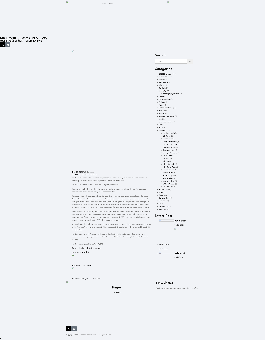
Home (104, 4)
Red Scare (164, 244)
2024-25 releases (78, 175)
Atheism (161, 85)
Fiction (161, 105)
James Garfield (168, 155)
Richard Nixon (168, 172)
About (111, 4)
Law (160, 119)
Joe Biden (166, 158)
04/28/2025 (179, 225)
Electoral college (165, 99)
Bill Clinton (166, 136)
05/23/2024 (78, 172)
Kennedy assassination (167, 116)
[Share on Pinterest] (88, 252)
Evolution (162, 102)
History (87, 175)
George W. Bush (169, 150)
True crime (162, 201)
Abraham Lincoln (169, 133)
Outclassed (179, 252)
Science (161, 192)
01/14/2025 (178, 257)
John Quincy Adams (170, 167)
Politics (161, 127)
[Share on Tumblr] (86, 252)
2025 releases (164, 77)
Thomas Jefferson (169, 178)
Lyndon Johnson (168, 170)
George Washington (170, 153)
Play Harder (180, 220)
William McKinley (169, 184)
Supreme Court (164, 198)
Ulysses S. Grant (169, 181)
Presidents (93, 175)
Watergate (162, 209)
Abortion (162, 79)
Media (161, 124)
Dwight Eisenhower (169, 141)
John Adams (167, 161)
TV (160, 203)
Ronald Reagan (168, 175)
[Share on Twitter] (83, 252)
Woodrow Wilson (169, 187)
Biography (162, 91)
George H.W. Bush (170, 147)
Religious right (164, 189)
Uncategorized (164, 206)
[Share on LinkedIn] (85, 252)
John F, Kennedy (168, 164)
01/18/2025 (163, 249)
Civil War (162, 96)
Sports (161, 195)
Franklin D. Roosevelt (170, 144)
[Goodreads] (7, 44)
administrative (163, 82)
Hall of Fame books (166, 108)
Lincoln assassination (166, 122)
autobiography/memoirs (171, 93)
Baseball (162, 88)
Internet (161, 113)
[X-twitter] (2, 44)
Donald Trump (168, 139)
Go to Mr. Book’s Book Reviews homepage (87, 248)
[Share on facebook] (81, 252)
